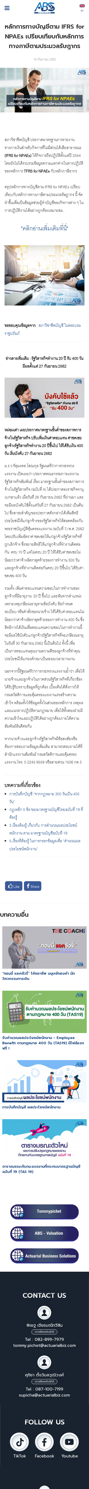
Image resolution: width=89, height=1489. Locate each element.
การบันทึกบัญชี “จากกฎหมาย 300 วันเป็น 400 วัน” (44, 797)
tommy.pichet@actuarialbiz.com (44, 1345)
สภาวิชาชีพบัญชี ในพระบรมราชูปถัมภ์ (43, 329)
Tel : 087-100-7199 (44, 1389)
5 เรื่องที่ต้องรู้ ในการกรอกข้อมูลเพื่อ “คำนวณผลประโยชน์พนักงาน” (45, 844)
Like (16, 886)
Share (34, 886)
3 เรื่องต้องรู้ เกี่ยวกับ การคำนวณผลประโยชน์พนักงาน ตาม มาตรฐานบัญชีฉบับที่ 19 (43, 829)
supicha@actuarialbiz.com (44, 1395)
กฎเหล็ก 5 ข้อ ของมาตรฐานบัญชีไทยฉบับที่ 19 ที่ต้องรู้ (46, 813)
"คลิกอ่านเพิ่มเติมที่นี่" (44, 227)
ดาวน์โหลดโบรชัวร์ (44, 1332)
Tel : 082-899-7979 (44, 1339)
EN (82, 10)
